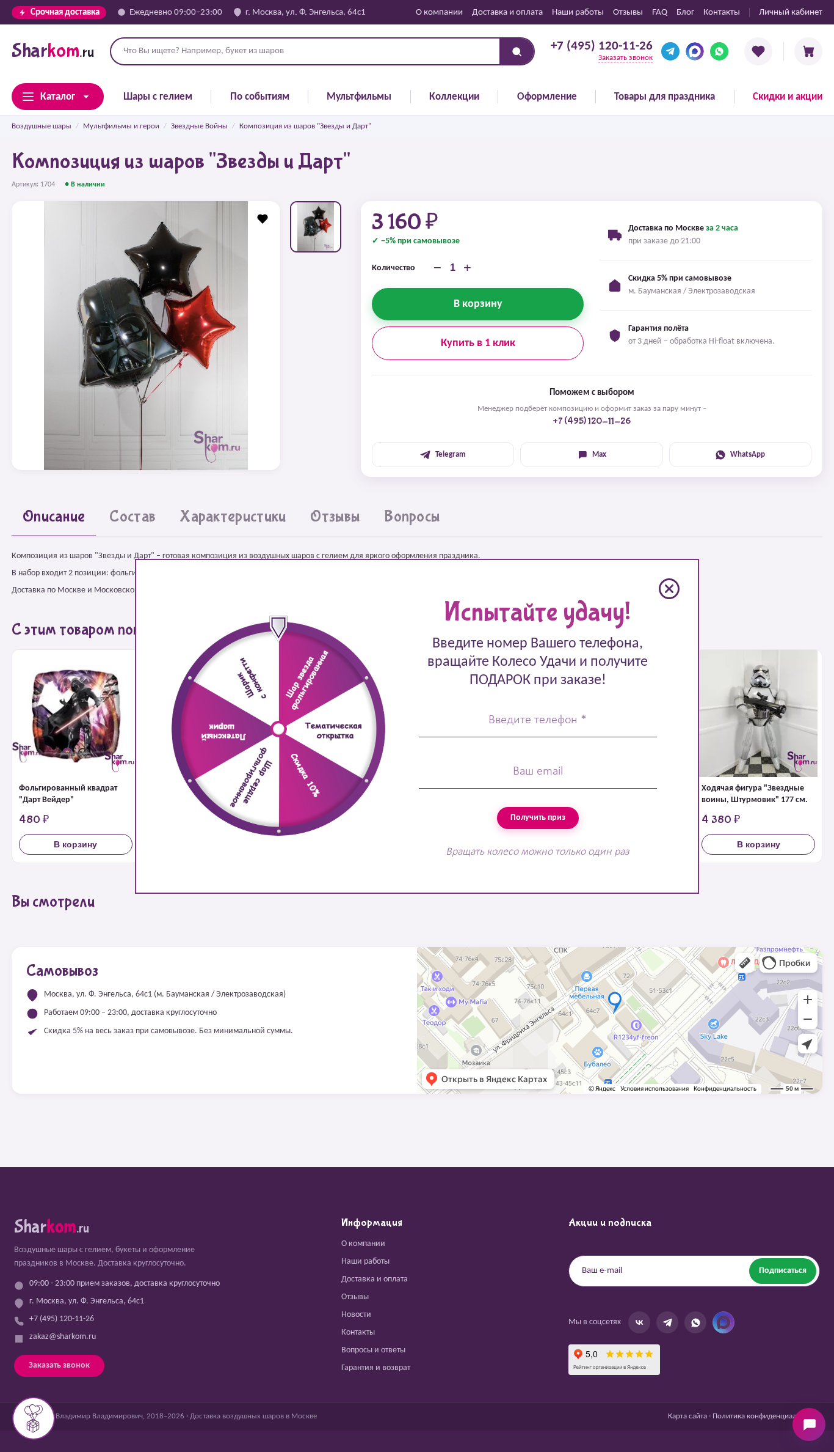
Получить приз (537, 817)
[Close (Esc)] (669, 588)
